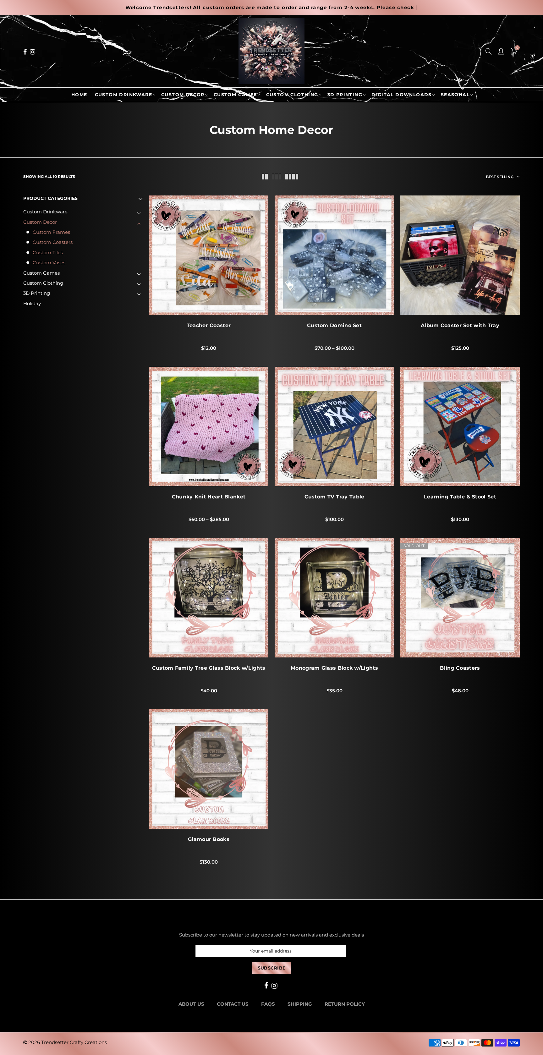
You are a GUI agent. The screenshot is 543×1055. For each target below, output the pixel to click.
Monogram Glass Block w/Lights (334, 668)
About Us (191, 1004)
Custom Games (235, 94)
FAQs (268, 1004)
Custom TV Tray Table (334, 497)
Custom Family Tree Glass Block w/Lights (209, 668)
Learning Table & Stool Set (460, 497)
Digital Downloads (401, 94)
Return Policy (345, 1004)
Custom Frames (51, 232)
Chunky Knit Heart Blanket (209, 497)
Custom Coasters (53, 242)
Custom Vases (49, 263)
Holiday (32, 303)
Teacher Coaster (209, 325)
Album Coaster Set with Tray (460, 325)
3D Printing (344, 94)
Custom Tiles (48, 253)
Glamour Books (208, 839)
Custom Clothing (292, 94)
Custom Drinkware (123, 94)
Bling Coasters (460, 668)
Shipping (300, 1004)
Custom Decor (183, 94)
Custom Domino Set (334, 325)
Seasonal (455, 94)
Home (79, 94)
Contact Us (233, 1004)
